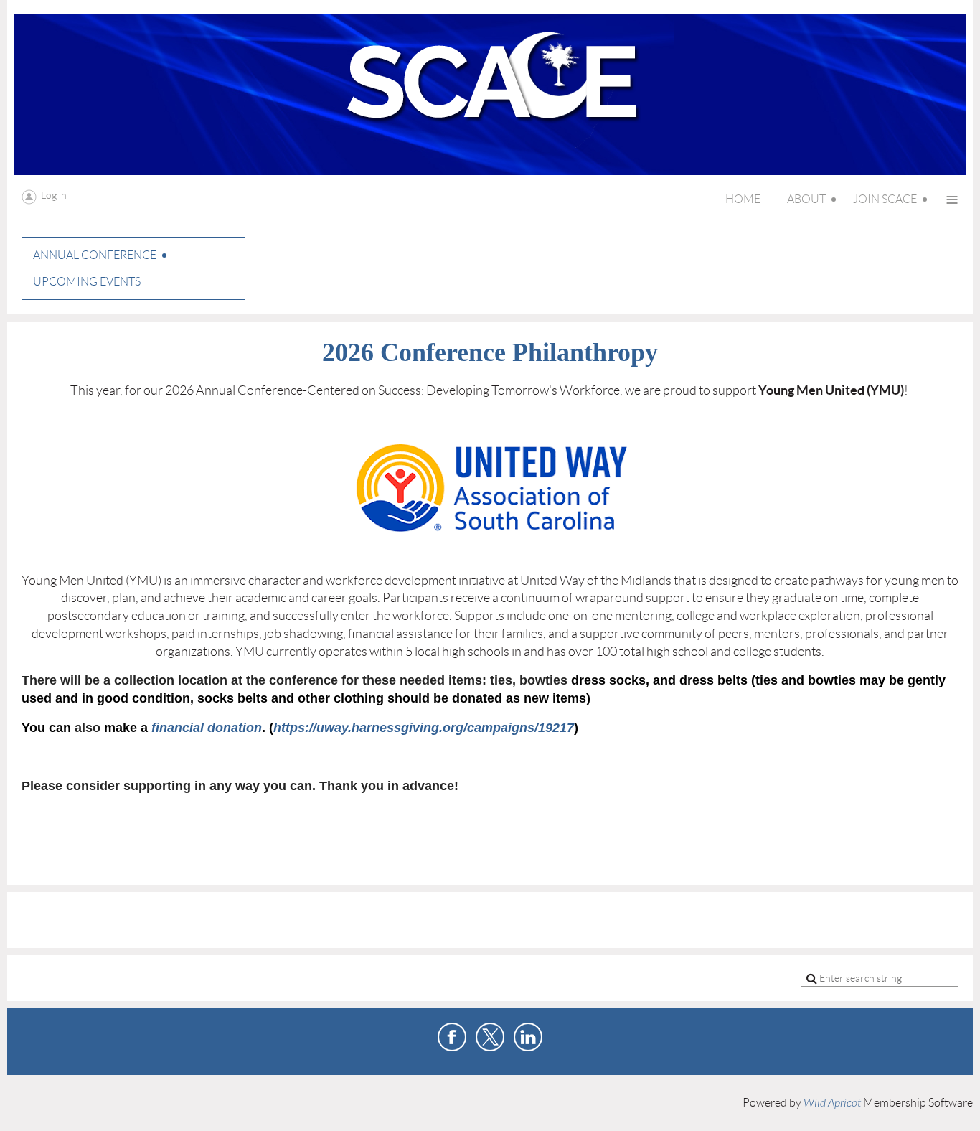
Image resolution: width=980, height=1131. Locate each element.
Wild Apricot (832, 1103)
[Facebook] (452, 1037)
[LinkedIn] (528, 1037)
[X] (490, 1037)
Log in (54, 195)
